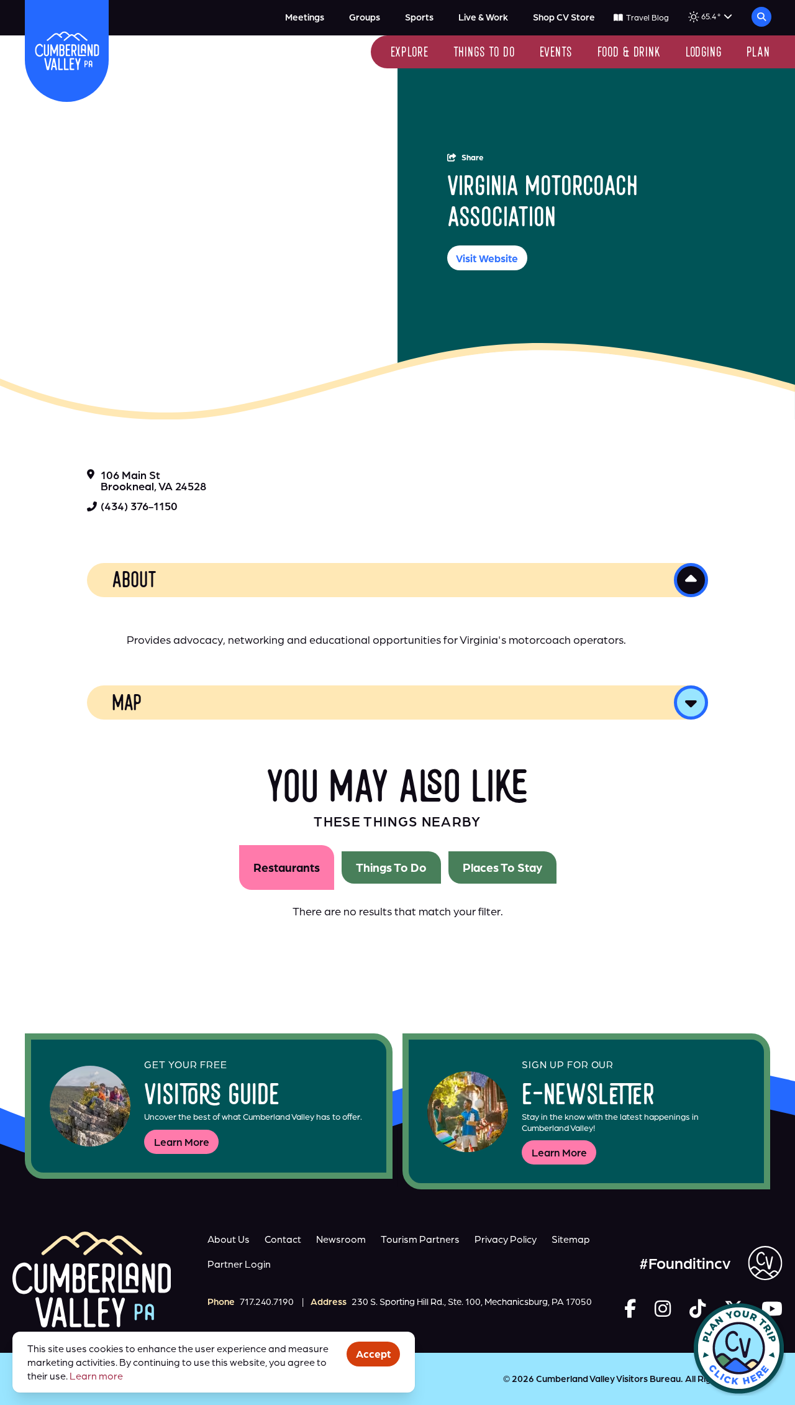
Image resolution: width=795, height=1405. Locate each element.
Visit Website (487, 258)
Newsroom (341, 1239)
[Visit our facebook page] (630, 1308)
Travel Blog (647, 17)
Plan (758, 53)
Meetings (304, 17)
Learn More (181, 1141)
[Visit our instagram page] (663, 1308)
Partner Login (239, 1264)
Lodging (704, 53)
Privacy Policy (506, 1239)
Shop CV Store (564, 17)
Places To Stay (502, 867)
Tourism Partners (420, 1239)
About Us (228, 1239)
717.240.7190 (267, 1301)
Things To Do (391, 867)
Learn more (96, 1376)
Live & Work (483, 17)
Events (556, 53)
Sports (419, 17)
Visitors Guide (211, 1097)
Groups (364, 17)
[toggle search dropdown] (761, 17)
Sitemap (571, 1239)
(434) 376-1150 (139, 506)
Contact (283, 1239)
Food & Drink (629, 53)
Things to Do (484, 53)
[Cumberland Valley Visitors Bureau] (67, 50)
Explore (410, 53)
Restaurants (286, 867)
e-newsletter (588, 1097)
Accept (373, 1353)
